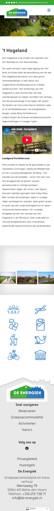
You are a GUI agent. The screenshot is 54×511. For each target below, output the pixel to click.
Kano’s (27, 429)
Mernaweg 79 (27, 485)
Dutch (32, 508)
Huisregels (27, 465)
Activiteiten (27, 423)
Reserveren (27, 411)
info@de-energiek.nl (27, 498)
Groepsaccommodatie (27, 417)
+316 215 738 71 (34, 493)
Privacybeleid (27, 458)
